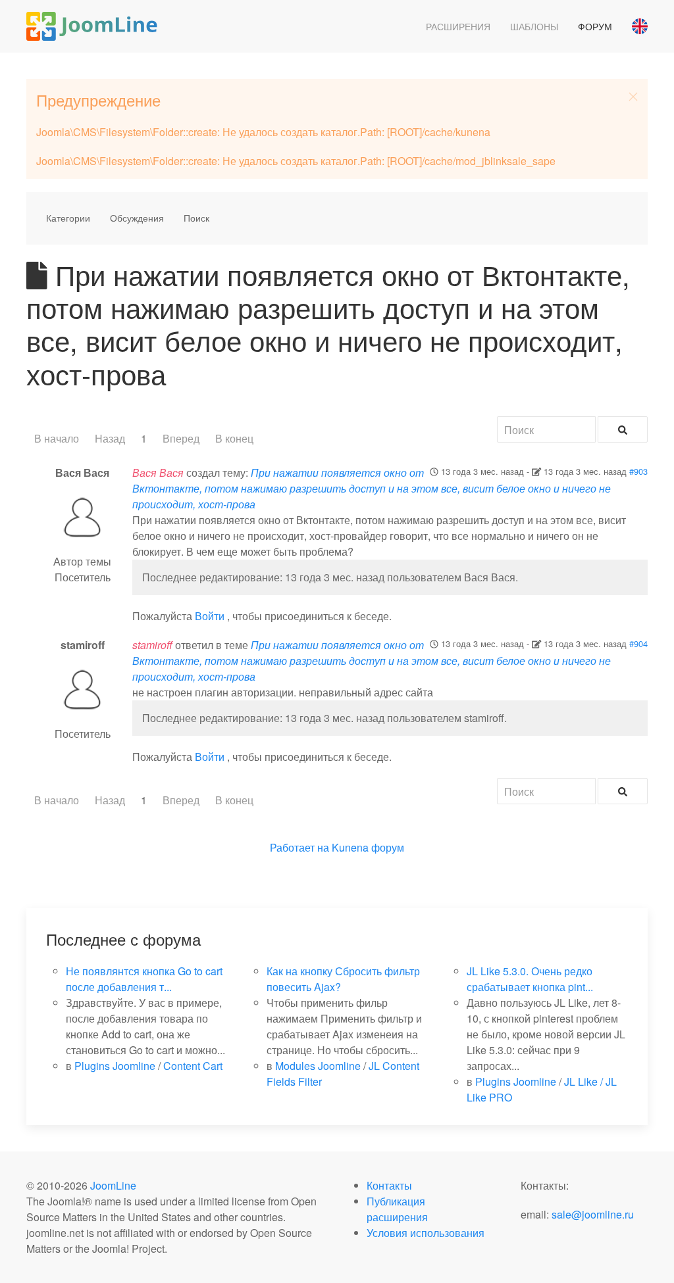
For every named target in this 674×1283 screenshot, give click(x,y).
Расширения (458, 26)
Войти (209, 615)
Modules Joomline (318, 1065)
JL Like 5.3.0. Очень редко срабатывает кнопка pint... (530, 978)
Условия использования (425, 1232)
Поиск (196, 217)
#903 (638, 471)
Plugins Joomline (114, 1065)
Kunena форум (368, 847)
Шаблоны (534, 26)
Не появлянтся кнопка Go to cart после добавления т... (144, 978)
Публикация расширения (397, 1209)
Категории (68, 217)
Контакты (389, 1185)
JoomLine (113, 1185)
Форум (595, 26)
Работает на (299, 847)
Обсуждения (137, 217)
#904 (638, 643)
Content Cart (192, 1065)
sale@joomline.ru (593, 1214)
